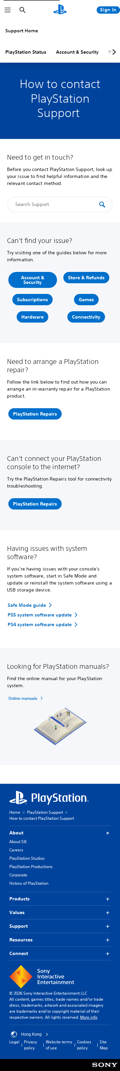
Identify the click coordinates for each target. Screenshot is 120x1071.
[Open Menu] (7, 10)
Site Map (104, 1045)
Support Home (21, 31)
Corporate (18, 875)
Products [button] (19, 899)
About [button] (16, 833)
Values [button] (17, 912)
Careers (16, 850)
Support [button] (18, 926)
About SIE (18, 841)
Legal (14, 1042)
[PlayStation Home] (60, 10)
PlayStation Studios (27, 858)
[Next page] (113, 52)
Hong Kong (31, 1034)
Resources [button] (21, 940)
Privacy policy (30, 1045)
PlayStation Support (45, 812)
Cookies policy (84, 1045)
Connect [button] (18, 953)
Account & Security (77, 52)
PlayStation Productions (31, 866)
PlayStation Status (25, 52)
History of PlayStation (28, 883)
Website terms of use (59, 1045)
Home (14, 812)
